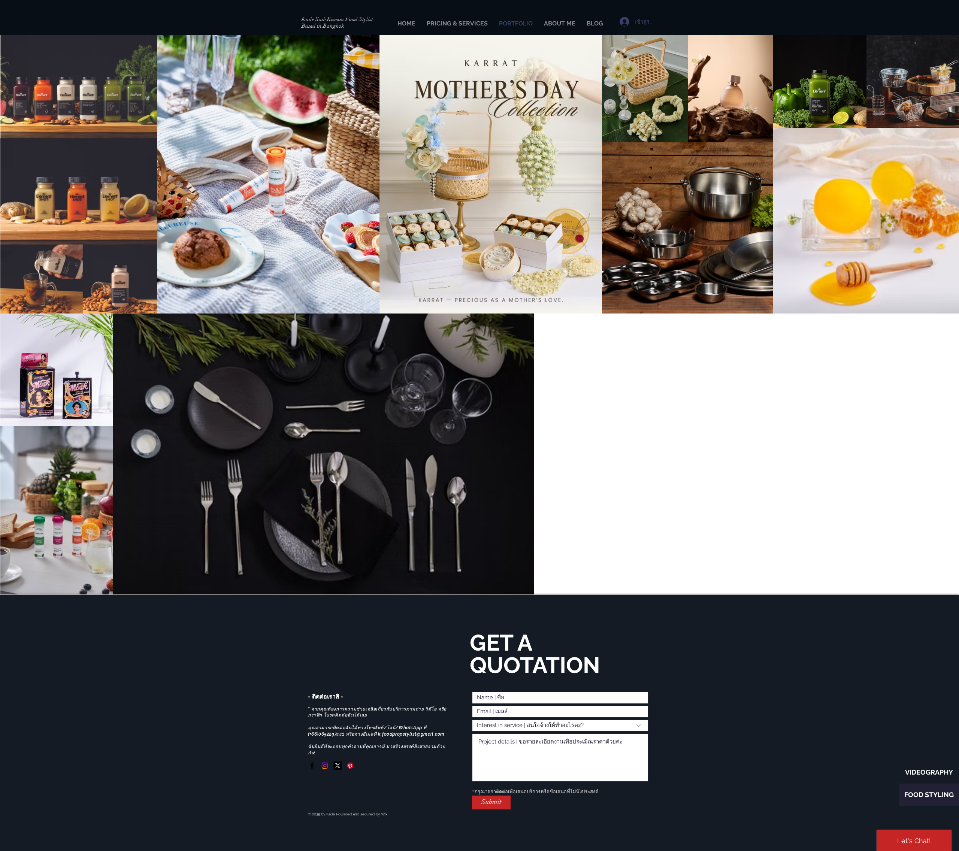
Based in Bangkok (323, 25)
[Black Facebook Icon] (312, 765)
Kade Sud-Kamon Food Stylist (337, 19)
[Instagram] (325, 765)
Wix (384, 814)
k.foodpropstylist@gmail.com (411, 734)
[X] (337, 765)
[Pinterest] (350, 765)
